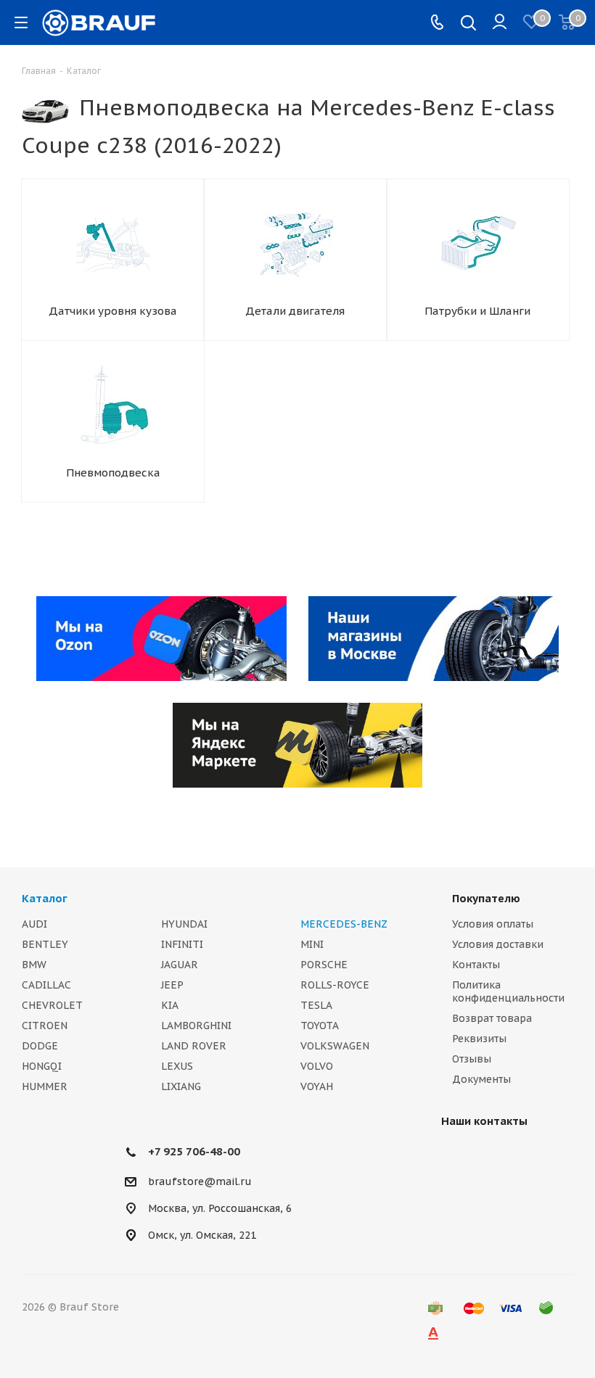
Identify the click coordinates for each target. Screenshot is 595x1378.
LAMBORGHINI (196, 1025)
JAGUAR (179, 964)
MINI (312, 944)
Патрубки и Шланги (477, 311)
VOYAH (316, 1086)
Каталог (44, 898)
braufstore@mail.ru (200, 1181)
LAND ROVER (193, 1045)
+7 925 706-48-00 (194, 1151)
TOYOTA (319, 1025)
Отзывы (471, 1058)
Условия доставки (497, 944)
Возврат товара (492, 1018)
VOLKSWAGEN (334, 1045)
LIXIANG (181, 1086)
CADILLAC (46, 984)
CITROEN (44, 1025)
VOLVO (316, 1066)
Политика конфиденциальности (508, 991)
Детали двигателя (295, 311)
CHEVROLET (52, 1005)
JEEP (172, 984)
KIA (169, 1005)
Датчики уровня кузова (113, 311)
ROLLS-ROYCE (334, 984)
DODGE (40, 1045)
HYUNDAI (184, 924)
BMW (34, 964)
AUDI (34, 924)
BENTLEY (45, 944)
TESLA (316, 1005)
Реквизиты (479, 1038)
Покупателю (486, 898)
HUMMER (44, 1086)
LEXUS (177, 1066)
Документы (481, 1079)
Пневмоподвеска (113, 472)
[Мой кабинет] (499, 22)
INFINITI (182, 944)
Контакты (476, 964)
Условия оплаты (492, 924)
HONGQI (42, 1066)
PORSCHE (324, 964)
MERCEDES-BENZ (343, 924)
